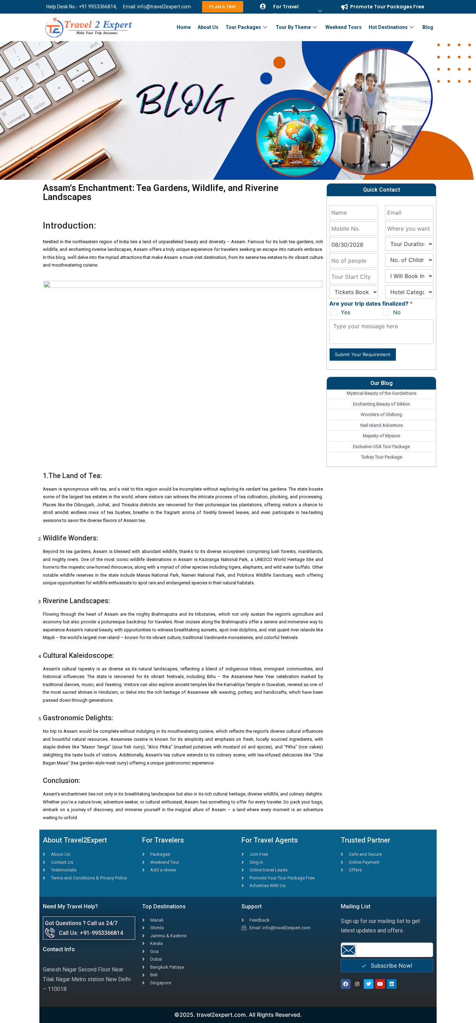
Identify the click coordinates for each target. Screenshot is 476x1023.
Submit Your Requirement (363, 354)
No (397, 312)
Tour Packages (243, 27)
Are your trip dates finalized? (371, 303)
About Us (208, 27)
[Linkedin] (392, 984)
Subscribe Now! (390, 965)
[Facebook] (346, 984)
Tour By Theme (293, 27)
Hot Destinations (388, 27)
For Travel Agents (286, 10)
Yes (345, 312)
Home (184, 27)
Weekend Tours (343, 27)
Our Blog (381, 383)
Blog (427, 27)
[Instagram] (357, 984)
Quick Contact (381, 189)
